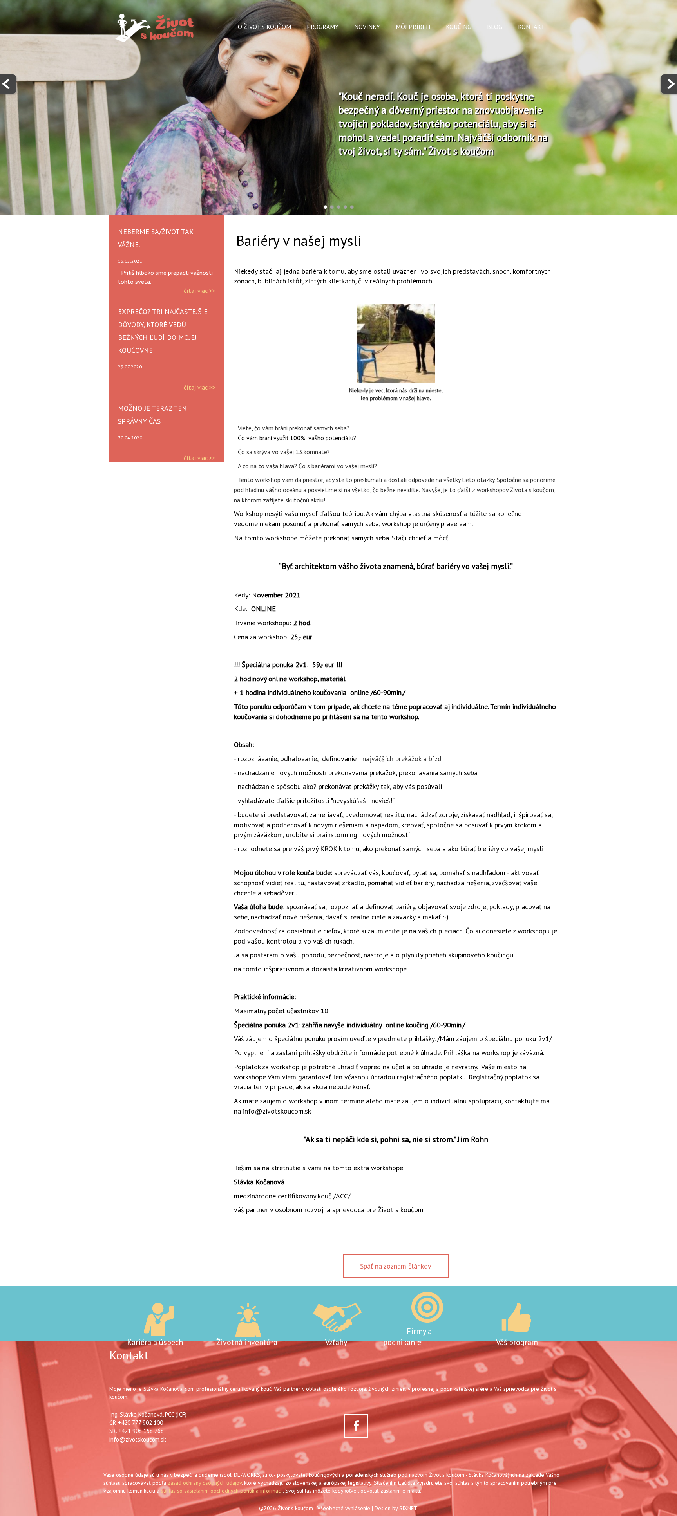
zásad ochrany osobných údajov (205, 1482)
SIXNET (408, 1508)
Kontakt (531, 27)
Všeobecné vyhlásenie (343, 1508)
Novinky (367, 27)
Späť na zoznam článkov (395, 1266)
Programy (322, 27)
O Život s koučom (264, 27)
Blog (494, 27)
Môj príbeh (413, 27)
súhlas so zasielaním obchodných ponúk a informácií (222, 1490)
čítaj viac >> (199, 290)
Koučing (458, 27)
